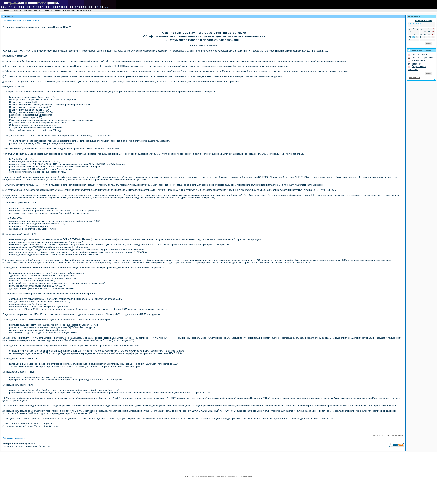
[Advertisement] (218, 462)
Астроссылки (69, 10)
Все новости (414, 78)
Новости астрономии (422, 57)
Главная (6, 10)
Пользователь (84, 10)
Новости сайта (419, 54)
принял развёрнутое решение (141, 66)
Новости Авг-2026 (423, 21)
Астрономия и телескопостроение (199, 476)
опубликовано (24, 27)
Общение (56, 10)
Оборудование (30, 10)
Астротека (44, 10)
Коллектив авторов (244, 476)
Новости (16, 10)
